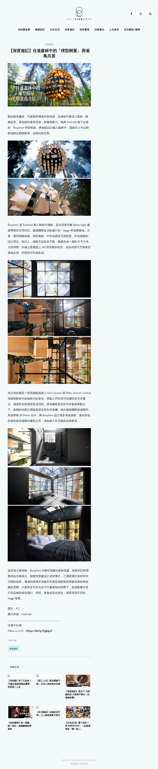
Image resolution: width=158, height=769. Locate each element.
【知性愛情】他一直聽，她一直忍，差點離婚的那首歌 (19, 725)
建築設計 (40, 29)
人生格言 (114, 29)
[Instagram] (140, 13)
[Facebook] (131, 13)
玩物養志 (99, 29)
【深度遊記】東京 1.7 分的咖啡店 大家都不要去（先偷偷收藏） (77, 694)
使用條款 (74, 763)
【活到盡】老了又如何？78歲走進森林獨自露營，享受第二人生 (20, 683)
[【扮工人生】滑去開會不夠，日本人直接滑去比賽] (37, 675)
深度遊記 (70, 29)
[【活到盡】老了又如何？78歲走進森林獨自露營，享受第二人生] (9, 675)
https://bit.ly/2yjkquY (39, 630)
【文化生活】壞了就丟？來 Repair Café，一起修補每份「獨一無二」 (77, 725)
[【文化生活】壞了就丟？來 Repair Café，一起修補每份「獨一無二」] (78, 711)
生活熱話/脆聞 (132, 29)
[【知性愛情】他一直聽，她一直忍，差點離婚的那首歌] (20, 711)
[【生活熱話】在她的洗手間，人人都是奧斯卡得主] (37, 706)
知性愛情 (84, 29)
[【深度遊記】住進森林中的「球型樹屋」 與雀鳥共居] (49, 84)
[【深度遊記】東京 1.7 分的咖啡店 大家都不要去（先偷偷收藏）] (78, 680)
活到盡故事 (24, 29)
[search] (150, 13)
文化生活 (55, 29)
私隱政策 (84, 763)
